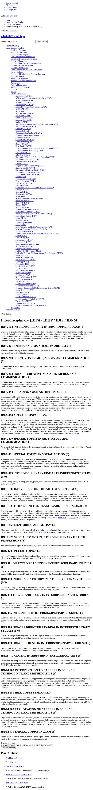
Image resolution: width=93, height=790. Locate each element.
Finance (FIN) (21, 177)
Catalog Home (11, 9)
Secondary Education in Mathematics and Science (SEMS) (38, 288)
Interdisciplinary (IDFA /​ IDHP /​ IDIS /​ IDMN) (34, 214)
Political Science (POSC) (25, 270)
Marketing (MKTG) (23, 242)
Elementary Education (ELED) (27, 159)
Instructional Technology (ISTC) (28, 212)
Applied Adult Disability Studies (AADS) (31, 107)
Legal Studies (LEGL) (24, 231)
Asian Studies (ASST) (24, 118)
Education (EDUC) (23, 155)
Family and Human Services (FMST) (30, 172)
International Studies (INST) (26, 216)
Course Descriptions (13, 24)
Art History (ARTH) (23, 116)
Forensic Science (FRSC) (25, 183)
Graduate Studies (17, 76)
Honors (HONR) (22, 207)
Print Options (6, 314)
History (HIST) (21, 205)
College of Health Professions (22, 65)
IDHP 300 (42, 532)
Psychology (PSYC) (23, 275)
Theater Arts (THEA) (24, 301)
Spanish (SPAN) (22, 294)
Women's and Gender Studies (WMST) (31, 305)
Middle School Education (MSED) (29, 251)
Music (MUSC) (21, 255)
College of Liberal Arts (19, 68)
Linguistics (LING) (23, 238)
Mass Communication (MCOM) (28, 244)
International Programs (19, 78)
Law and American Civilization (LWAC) (31, 229)
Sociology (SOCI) (22, 292)
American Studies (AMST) (26, 102)
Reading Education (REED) (26, 277)
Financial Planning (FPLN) (26, 179)
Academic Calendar (18, 50)
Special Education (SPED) (26, 297)
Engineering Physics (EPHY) (27, 161)
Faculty (13, 92)
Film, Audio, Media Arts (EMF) (28, 174)
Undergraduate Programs (20, 54)
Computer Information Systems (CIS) (30, 135)
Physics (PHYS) (22, 268)
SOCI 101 (72, 518)
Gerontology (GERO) (24, 194)
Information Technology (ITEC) (28, 209)
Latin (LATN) (21, 225)
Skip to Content (12, 3)
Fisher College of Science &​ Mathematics (26, 70)
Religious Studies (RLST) (25, 279)
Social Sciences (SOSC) (25, 290)
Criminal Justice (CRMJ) (25, 140)
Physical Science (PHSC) (25, 266)
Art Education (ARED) (24, 113)
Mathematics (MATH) (24, 246)
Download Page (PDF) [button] (14, 766)
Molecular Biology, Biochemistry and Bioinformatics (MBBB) (39, 253)
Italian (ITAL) (21, 218)
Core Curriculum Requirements (23, 57)
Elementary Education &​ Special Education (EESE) (35, 157)
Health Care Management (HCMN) (29, 198)
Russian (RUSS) (22, 281)
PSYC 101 (62, 518)
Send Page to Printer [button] (13, 758)
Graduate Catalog (12, 46)
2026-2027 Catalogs (13, 36)
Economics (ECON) (23, 153)
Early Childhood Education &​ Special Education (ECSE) (37, 148)
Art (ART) (20, 111)
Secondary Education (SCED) (27, 286)
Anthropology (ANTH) (25, 105)
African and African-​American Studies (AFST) (33, 98)
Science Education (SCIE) (26, 284)
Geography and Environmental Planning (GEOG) (35, 188)
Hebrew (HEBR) (22, 203)
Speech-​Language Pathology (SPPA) (30, 299)
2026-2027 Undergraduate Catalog (19, 775)
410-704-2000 (47, 745)
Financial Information (19, 85)
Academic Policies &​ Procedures (23, 81)
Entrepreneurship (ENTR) (25, 168)
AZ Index (9, 5)
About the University (19, 52)
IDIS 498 (15, 650)
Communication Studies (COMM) (29, 133)
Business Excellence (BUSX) (27, 126)
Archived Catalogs (13, 310)
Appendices (15, 308)
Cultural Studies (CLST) (25, 142)
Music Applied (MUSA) (25, 257)
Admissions (15, 83)
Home (8, 20)
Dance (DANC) (22, 144)
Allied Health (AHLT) (24, 100)
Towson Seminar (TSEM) (25, 303)
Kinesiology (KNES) (24, 222)
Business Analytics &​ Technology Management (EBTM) (37, 124)
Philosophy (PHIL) (23, 264)
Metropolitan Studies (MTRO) (27, 249)
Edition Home (11, 7)
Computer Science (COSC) (26, 137)
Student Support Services (20, 87)
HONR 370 (32, 532)
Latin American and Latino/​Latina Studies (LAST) (35, 227)
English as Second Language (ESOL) (30, 166)
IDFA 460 (75, 433)
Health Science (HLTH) (25, 201)
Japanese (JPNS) (22, 220)
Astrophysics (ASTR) (24, 120)
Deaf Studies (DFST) (24, 146)
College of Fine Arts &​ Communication (26, 63)
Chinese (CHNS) (22, 131)
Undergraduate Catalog (15, 22)
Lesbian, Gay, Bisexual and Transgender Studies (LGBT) (37, 233)
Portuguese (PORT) (23, 273)
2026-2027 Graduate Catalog (17, 783)
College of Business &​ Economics (24, 59)
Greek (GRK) (21, 196)
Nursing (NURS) (22, 262)
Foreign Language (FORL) (26, 181)
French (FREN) (22, 185)
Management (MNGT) (24, 240)
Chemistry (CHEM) (23, 129)
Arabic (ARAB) (22, 109)
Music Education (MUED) (26, 260)
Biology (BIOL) (22, 122)
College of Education (19, 61)
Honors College (17, 72)
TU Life (14, 89)
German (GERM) (22, 192)
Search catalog (6, 41)
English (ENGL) (22, 164)
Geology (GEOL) (22, 190)
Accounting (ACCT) (23, 96)
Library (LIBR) (21, 236)
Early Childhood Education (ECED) (29, 150)
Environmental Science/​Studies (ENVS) (31, 170)
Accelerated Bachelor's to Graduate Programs (28, 74)
